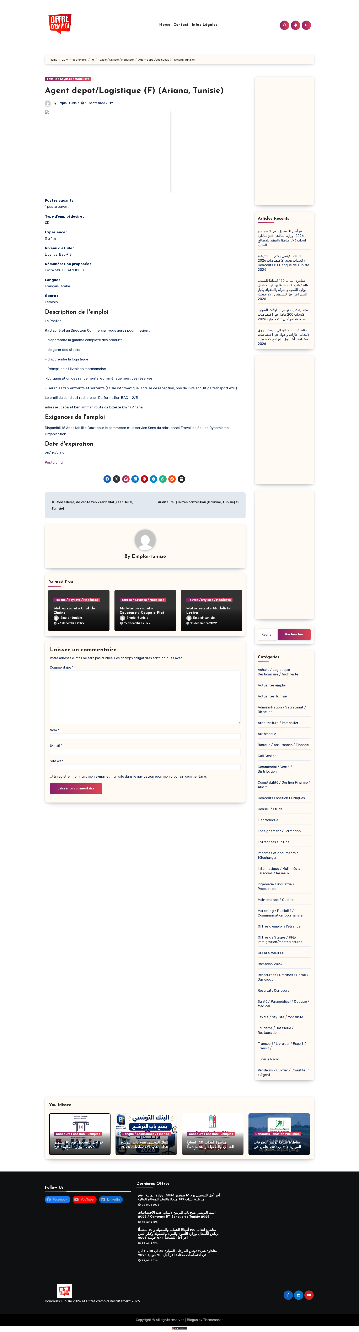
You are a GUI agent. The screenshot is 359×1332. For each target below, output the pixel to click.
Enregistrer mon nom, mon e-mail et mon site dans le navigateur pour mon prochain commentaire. (130, 776)
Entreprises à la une (273, 842)
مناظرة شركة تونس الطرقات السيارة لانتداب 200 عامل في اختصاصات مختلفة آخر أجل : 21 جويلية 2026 (283, 314)
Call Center (267, 756)
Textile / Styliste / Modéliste (68, 79)
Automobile (267, 734)
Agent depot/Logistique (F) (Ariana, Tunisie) (134, 91)
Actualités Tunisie (272, 696)
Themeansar (213, 1320)
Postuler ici (54, 462)
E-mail (56, 745)
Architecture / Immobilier (278, 723)
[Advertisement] (285, 142)
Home (164, 25)
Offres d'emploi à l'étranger (280, 926)
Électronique (268, 820)
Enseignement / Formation (279, 831)
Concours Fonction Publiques (281, 798)
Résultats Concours (273, 991)
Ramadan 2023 (270, 964)
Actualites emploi (272, 685)
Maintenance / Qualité (276, 900)
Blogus (192, 1320)
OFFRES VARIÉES (271, 953)
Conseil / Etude (270, 809)
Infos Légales (205, 25)
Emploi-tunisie (68, 103)
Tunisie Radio (268, 1059)
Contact (181, 25)
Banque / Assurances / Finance (283, 745)
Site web (56, 761)
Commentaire (61, 667)
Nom (54, 730)
